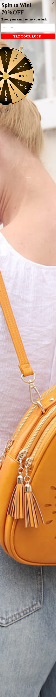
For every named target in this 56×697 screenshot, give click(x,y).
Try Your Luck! (28, 36)
